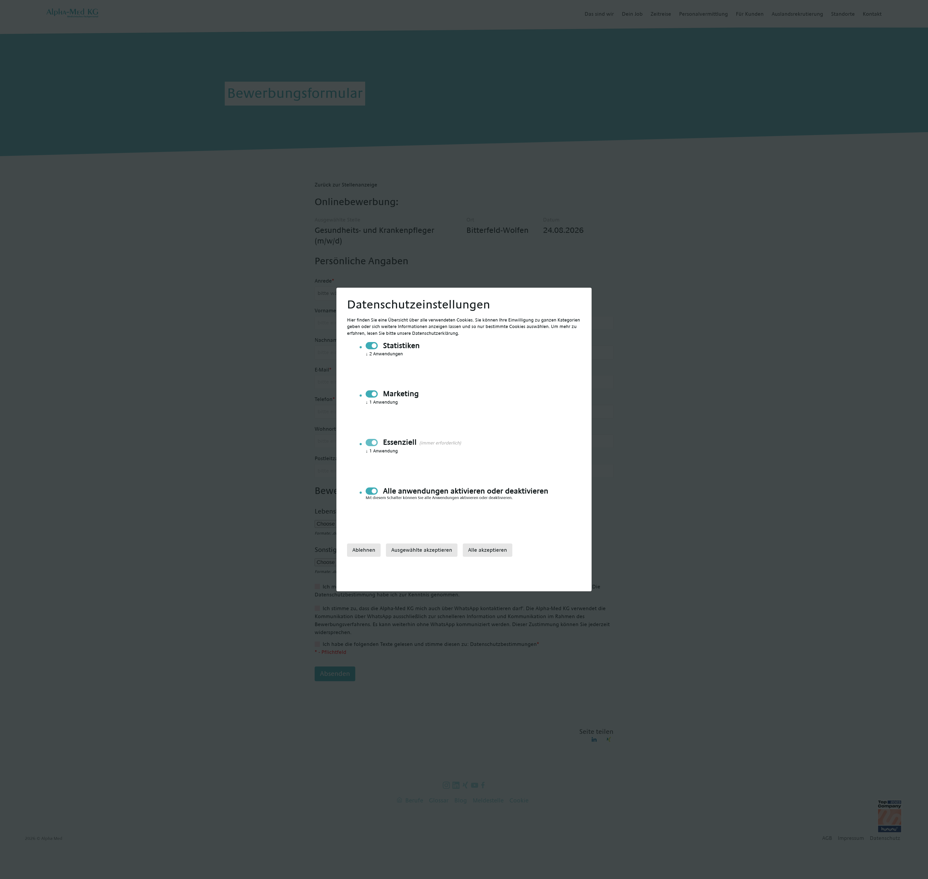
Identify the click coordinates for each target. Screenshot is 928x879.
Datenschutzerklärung (435, 333)
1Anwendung (382, 402)
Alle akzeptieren (487, 550)
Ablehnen (363, 550)
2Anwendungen (384, 354)
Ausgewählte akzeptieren (421, 550)
